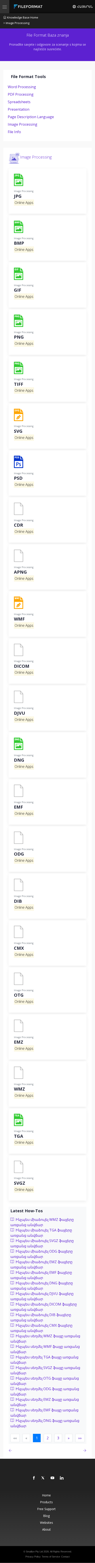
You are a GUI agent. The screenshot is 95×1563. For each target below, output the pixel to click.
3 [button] (58, 1438)
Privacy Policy (33, 1556)
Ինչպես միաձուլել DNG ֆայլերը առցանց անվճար (41, 1286)
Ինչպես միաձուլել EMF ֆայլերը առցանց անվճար (41, 1275)
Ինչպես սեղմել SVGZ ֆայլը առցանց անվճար (45, 1370)
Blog (46, 1516)
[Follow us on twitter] (43, 1478)
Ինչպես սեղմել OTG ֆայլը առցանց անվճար (44, 1381)
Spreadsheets (19, 101)
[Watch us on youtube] (52, 1478)
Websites (46, 1522)
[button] (68, 1438)
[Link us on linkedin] (62, 1478)
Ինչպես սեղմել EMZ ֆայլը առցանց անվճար (44, 1402)
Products (46, 1502)
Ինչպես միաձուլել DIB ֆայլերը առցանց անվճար (40, 1317)
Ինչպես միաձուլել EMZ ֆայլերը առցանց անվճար (41, 1264)
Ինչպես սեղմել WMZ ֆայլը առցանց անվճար (45, 1339)
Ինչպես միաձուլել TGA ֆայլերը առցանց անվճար (41, 1233)
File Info (14, 131)
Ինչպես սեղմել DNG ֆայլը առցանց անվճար (44, 1423)
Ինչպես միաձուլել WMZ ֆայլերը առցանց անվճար (42, 1222)
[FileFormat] (29, 6)
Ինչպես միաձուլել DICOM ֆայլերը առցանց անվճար (43, 1307)
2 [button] (48, 1438)
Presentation (18, 109)
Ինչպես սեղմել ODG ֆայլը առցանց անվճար (44, 1391)
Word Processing (22, 86)
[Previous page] (11, 1450)
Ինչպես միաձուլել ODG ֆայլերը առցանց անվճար (41, 1254)
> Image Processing (16, 23)
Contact (65, 1556)
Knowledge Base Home (22, 17)
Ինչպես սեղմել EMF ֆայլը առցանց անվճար (44, 1413)
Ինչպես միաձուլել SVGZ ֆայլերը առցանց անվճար (42, 1243)
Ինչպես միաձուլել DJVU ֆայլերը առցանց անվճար (42, 1296)
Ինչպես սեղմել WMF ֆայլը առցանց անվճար (45, 1349)
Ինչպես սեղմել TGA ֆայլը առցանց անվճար (44, 1360)
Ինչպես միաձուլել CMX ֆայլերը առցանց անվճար (41, 1328)
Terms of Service (51, 1556)
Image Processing (22, 124)
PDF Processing (21, 94)
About (46, 1529)
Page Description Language (31, 116)
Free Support (46, 1509)
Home (46, 1495)
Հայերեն (84, 6)
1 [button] (37, 1438)
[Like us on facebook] (34, 1478)
